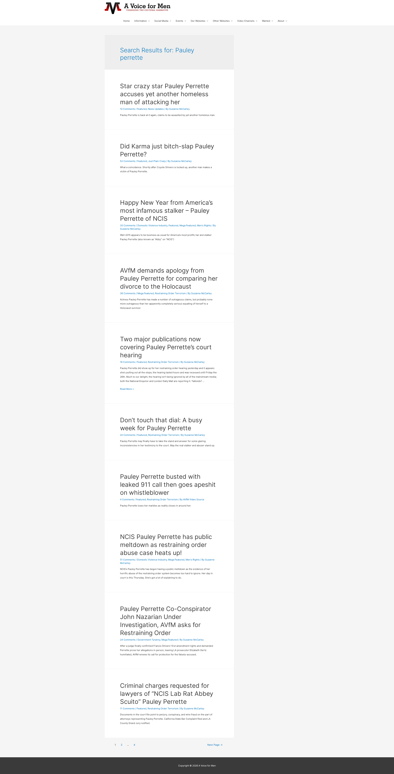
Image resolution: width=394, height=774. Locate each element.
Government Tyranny (148, 639)
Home (126, 20)
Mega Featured (187, 225)
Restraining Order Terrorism (170, 293)
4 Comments (127, 499)
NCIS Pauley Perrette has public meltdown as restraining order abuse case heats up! (166, 544)
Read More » (127, 388)
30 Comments (127, 225)
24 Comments (127, 639)
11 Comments (127, 708)
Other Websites (221, 20)
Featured (142, 108)
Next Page (215, 744)
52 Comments (127, 161)
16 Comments (127, 362)
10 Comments (127, 108)
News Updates (156, 108)
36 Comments (127, 293)
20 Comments (127, 434)
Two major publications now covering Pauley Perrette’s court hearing (166, 347)
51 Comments (127, 559)
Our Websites (198, 20)
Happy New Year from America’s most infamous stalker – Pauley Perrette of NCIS (166, 210)
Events (179, 20)
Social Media (161, 20)
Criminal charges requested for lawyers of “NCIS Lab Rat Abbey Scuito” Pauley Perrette (166, 693)
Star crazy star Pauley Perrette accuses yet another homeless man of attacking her (164, 94)
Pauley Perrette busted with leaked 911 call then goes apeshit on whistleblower (168, 484)
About (281, 20)
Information (140, 20)
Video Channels (245, 20)
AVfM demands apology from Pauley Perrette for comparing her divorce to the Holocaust (169, 278)
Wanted (266, 20)
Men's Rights (204, 225)
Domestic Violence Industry (152, 225)
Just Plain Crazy (157, 161)
